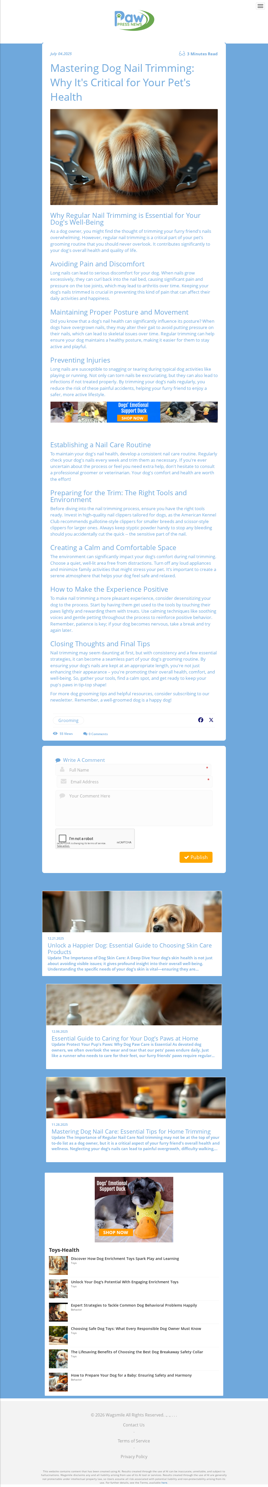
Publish (198, 857)
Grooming (68, 720)
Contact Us (134, 1425)
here (164, 1482)
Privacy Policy (134, 1456)
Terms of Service (134, 1441)
